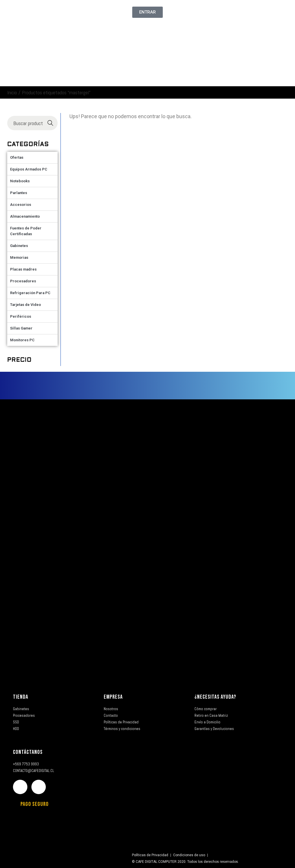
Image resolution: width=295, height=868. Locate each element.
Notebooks (20, 181)
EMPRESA (113, 696)
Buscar (50, 123)
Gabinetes (19, 246)
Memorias (19, 257)
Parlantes (18, 193)
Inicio (12, 92)
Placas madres (23, 269)
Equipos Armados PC (28, 169)
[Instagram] (38, 787)
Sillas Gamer (21, 328)
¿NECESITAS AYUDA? (215, 696)
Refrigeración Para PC (30, 293)
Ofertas (16, 157)
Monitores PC (22, 340)
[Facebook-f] (20, 787)
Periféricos (20, 316)
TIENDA (20, 696)
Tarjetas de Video (25, 304)
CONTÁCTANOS (28, 752)
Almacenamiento (25, 216)
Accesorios (20, 204)
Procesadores (23, 281)
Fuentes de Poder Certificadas (25, 231)
